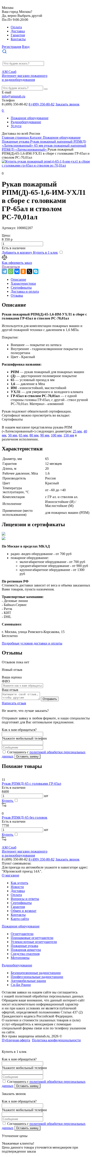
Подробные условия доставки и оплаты (32, 643)
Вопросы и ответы (25, 899)
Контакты (18, 39)
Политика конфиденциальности (56, 1040)
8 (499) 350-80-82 (41, 104)
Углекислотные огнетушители (34, 942)
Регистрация (11, 47)
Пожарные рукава (24, 946)
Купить (8, 800)
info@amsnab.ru (13, 96)
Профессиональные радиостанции (37, 977)
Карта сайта (20, 919)
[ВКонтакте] (17, 271)
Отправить (50, 699)
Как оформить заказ (17, 263)
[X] (29, 271)
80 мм (33, 435)
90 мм (44, 435)
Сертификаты (21, 903)
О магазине (10, 875)
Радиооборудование (26, 122)
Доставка (18, 31)
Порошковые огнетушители (32, 938)
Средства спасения (25, 954)
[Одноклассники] (23, 271)
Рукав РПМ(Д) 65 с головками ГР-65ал (31, 783)
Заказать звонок (67, 104)
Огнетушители (22, 934)
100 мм (56, 435)
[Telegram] (4, 271)
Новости (17, 887)
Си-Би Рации (21, 985)
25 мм (77, 431)
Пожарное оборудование (29, 118)
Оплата (16, 27)
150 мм (68, 435)
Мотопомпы (20, 958)
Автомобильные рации (28, 981)
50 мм (12, 435)
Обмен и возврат (23, 911)
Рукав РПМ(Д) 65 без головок (24, 817)
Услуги (16, 126)
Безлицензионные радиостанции (36, 973)
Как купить (19, 883)
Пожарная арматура (26, 950)
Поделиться (11, 267)
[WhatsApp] (10, 271)
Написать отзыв (14, 703)
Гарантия (18, 35)
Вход (25, 47)
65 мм (23, 435)
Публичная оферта (16, 1040)
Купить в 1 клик (45, 252)
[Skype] (35, 271)
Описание (18, 279)
